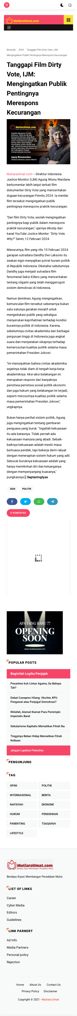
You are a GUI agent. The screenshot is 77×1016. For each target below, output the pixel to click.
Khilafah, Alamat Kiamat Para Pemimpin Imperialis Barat (35, 714)
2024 (21, 49)
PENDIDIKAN (50, 814)
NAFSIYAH (16, 804)
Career (11, 898)
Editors (12, 912)
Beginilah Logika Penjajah (29, 673)
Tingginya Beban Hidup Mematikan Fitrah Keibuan (36, 738)
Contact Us (54, 984)
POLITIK (26, 488)
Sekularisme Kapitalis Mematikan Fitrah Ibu (37, 726)
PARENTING (17, 823)
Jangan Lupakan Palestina (26, 750)
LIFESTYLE (16, 833)
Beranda (11, 49)
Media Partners (17, 947)
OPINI (13, 785)
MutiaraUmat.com (19, 174)
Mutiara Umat (50, 999)
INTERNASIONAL (20, 795)
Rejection (13, 962)
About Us (35, 984)
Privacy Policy (30, 991)
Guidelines (14, 920)
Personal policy (17, 955)
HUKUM (15, 814)
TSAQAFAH (49, 823)
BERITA (46, 795)
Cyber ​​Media (15, 905)
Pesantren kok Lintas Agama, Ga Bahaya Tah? (35, 686)
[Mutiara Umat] (23, 20)
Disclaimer (50, 991)
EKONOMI (48, 804)
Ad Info (12, 940)
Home (20, 984)
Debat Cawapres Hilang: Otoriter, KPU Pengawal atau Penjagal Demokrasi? (33, 700)
